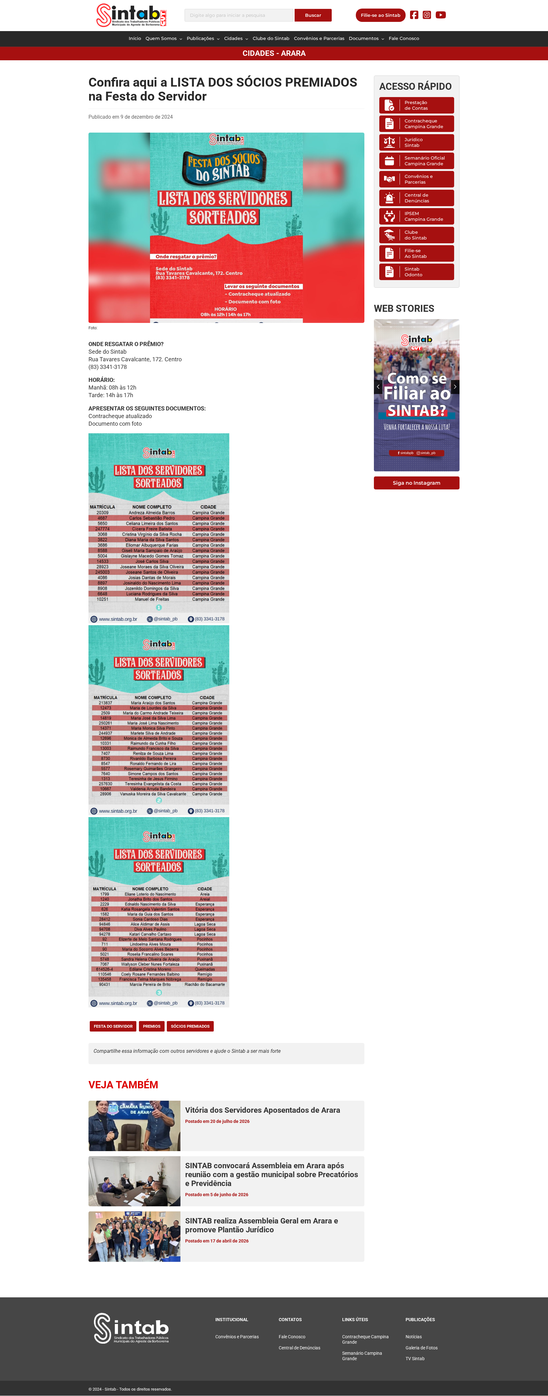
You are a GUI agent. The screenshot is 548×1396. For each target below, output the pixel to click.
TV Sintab (415, 1358)
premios (151, 1026)
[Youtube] (440, 15)
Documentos (364, 38)
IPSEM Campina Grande (424, 216)
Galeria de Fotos (422, 1348)
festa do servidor (113, 1026)
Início (135, 38)
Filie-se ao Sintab (381, 15)
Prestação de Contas (416, 105)
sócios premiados (190, 1026)
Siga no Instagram (416, 483)
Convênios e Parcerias (319, 38)
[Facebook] (414, 15)
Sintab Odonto (413, 272)
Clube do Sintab (271, 38)
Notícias (414, 1337)
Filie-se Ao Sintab (416, 253)
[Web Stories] (417, 395)
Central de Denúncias (417, 198)
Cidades (234, 38)
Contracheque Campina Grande (424, 123)
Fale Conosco (404, 38)
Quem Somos (162, 38)
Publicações (201, 38)
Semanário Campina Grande (362, 1356)
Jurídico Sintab (414, 142)
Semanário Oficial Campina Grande (425, 161)
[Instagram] (427, 15)
